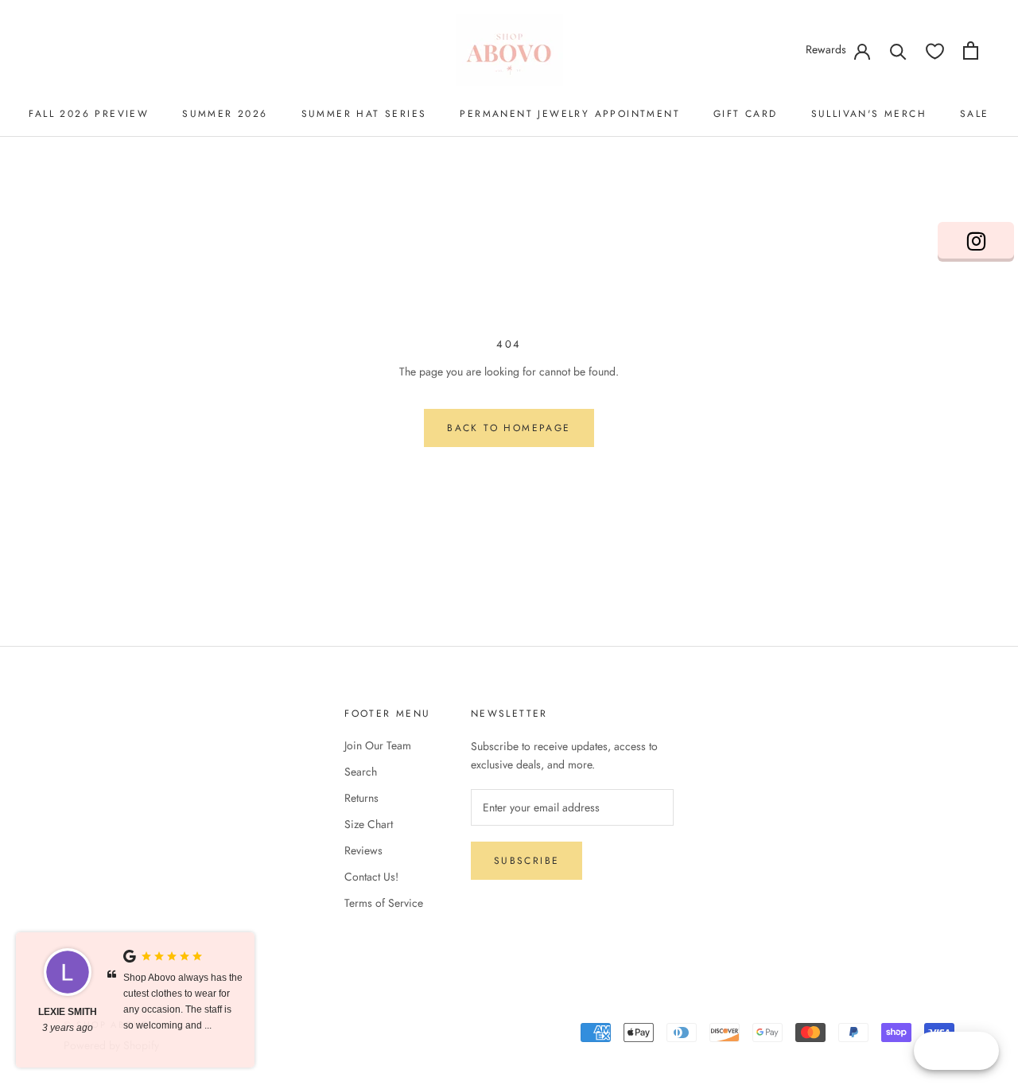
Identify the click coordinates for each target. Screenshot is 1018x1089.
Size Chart (368, 824)
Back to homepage (508, 428)
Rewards (826, 49)
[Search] (898, 50)
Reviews (363, 850)
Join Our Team (377, 745)
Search (360, 772)
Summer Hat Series (364, 114)
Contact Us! (371, 877)
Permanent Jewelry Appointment (570, 114)
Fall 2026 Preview (89, 114)
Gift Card (745, 114)
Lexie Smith (67, 1011)
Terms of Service (383, 903)
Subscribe (527, 861)
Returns (361, 798)
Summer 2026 (224, 114)
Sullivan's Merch (869, 114)
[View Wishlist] (935, 50)
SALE (974, 114)
